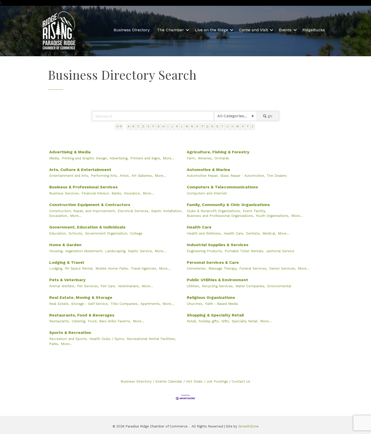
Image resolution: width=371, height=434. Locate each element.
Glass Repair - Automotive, (242, 175)
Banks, (117, 193)
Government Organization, (106, 233)
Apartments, (150, 304)
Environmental (279, 286)
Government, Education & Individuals (87, 227)
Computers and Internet (207, 193)
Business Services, (64, 193)
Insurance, (132, 193)
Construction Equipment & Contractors (89, 204)
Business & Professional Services (83, 187)
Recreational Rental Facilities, (151, 339)
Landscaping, (115, 251)
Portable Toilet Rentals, (244, 251)
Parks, (54, 344)
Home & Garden (65, 244)
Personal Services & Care (213, 262)
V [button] (232, 126)
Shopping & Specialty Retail (215, 315)
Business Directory (132, 29)
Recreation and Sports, (68, 339)
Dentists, (253, 233)
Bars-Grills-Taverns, (115, 321)
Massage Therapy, (222, 268)
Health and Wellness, (204, 233)
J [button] (172, 126)
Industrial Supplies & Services (217, 244)
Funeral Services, (253, 268)
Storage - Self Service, (90, 304)
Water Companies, (250, 286)
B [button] (133, 126)
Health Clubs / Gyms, (107, 339)
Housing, (56, 251)
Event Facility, (254, 211)
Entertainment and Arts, (69, 175)
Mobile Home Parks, (112, 268)
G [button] (158, 126)
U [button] (227, 126)
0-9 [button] (119, 126)
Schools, (76, 233)
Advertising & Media (70, 152)
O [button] (197, 126)
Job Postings (217, 381)
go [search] (270, 115)
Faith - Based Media (221, 304)
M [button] (187, 126)
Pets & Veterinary (67, 279)
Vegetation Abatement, (84, 251)
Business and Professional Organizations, (220, 216)
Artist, (125, 175)
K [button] (177, 126)
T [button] (222, 126)
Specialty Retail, (245, 321)
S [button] (217, 126)
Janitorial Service (280, 251)
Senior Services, (282, 268)
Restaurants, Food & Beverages (81, 315)
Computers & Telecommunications (222, 187)
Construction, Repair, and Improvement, (82, 211)
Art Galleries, (142, 175)
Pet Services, (88, 286)
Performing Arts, (104, 175)
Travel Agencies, (144, 268)
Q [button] (207, 126)
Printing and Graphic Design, (85, 158)
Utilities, (193, 286)
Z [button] (252, 126)
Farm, (191, 158)
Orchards (222, 158)
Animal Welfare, (62, 286)
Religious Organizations (211, 297)
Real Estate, (59, 304)
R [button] (212, 126)
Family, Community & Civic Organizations (228, 204)
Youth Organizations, (272, 216)
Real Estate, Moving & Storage (80, 297)
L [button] (182, 126)
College (136, 233)
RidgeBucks (313, 29)
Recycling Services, (218, 286)
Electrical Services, (133, 211)
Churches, (195, 304)
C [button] (138, 126)
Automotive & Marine (208, 169)
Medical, (269, 233)
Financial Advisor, (96, 193)
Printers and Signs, (145, 158)
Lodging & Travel (66, 262)
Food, (92, 321)
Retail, (192, 321)
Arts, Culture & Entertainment (80, 169)
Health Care (199, 227)
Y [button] (248, 126)
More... (168, 158)
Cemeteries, (197, 268)
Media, (54, 158)
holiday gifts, (209, 321)
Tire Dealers (277, 175)
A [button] (128, 126)
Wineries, (205, 158)
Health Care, (234, 233)
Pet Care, (108, 286)
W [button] (237, 126)
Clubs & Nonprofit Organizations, (214, 211)
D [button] (143, 126)
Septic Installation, (166, 211)
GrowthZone (248, 426)
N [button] (192, 126)
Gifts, (225, 321)
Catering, (79, 321)
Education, (58, 233)
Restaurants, (59, 321)
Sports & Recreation (70, 332)
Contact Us (241, 381)
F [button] (153, 126)
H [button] (164, 126)
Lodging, (56, 268)
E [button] (148, 126)
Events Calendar (168, 381)
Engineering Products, (205, 251)
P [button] (202, 126)
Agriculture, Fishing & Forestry (218, 152)
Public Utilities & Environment (217, 279)
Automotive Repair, (203, 175)
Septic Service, (140, 251)
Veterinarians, (129, 286)
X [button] (243, 126)
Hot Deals (194, 381)
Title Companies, (125, 304)
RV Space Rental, (79, 268)
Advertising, (119, 158)
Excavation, (58, 216)
